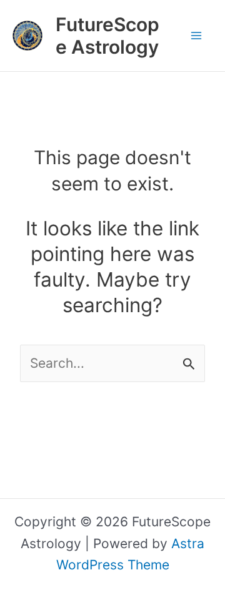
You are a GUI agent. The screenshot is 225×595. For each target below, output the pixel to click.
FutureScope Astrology (107, 35)
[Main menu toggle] (197, 35)
